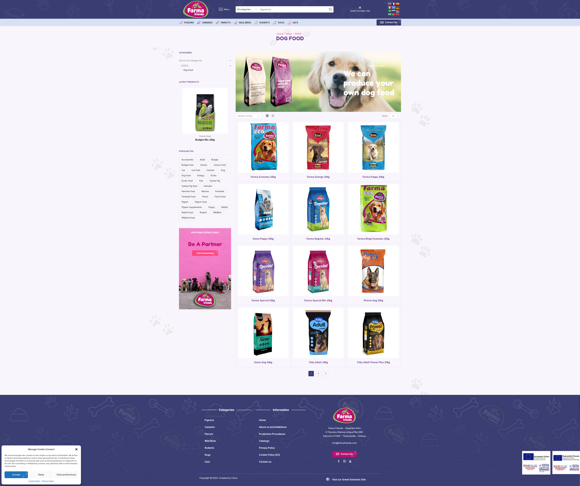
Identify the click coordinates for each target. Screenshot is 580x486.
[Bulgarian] (390, 14)
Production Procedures (272, 434)
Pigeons (209, 420)
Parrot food (220, 196)
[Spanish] (398, 3)
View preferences (66, 474)
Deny (41, 474)
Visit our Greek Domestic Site (349, 479)
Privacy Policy (48, 481)
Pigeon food (201, 202)
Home (280, 33)
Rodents (209, 447)
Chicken (210, 170)
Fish (201, 180)
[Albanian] (398, 14)
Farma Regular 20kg (318, 238)
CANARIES (207, 22)
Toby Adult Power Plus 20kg (373, 362)
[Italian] (390, 7)
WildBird (217, 212)
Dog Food (188, 70)
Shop (289, 33)
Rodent (203, 212)
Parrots (209, 434)
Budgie (214, 159)
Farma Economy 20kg (263, 176)
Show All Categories (190, 60)
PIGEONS (189, 22)
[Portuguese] (394, 14)
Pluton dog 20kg (373, 300)
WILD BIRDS (245, 22)
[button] (76, 449)
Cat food (196, 170)
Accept (16, 474)
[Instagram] (344, 461)
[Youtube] (350, 461)
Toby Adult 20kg (318, 362)
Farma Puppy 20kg (373, 176)
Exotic (214, 175)
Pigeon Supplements (192, 207)
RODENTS (264, 22)
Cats (207, 461)
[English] (390, 3)
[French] (394, 3)
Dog (223, 170)
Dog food (186, 175)
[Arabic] (390, 11)
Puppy (211, 207)
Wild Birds (210, 441)
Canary (203, 165)
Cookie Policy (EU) (269, 454)
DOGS (281, 22)
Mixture (205, 191)
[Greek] (394, 7)
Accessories (187, 159)
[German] (398, 7)
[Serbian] (398, 11)
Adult (202, 159)
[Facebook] (339, 461)
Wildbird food (188, 217)
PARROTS (226, 22)
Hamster (208, 186)
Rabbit (224, 207)
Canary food (220, 165)
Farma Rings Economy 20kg (373, 238)
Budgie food (188, 165)
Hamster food (188, 191)
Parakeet (219, 191)
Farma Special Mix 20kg (318, 300)
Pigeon (185, 202)
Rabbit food (187, 212)
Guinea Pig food (189, 186)
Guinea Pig (214, 180)
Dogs (208, 454)
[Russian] (394, 11)
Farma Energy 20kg (318, 176)
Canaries (210, 427)
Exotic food (187, 180)
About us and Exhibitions (273, 427)
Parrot (205, 196)
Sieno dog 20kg (263, 362)
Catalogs (264, 441)
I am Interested (205, 253)
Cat (183, 170)
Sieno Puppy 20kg (263, 238)
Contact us (265, 461)
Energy (200, 175)
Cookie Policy (34, 481)
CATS (295, 22)
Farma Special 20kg (263, 300)
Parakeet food (189, 196)
